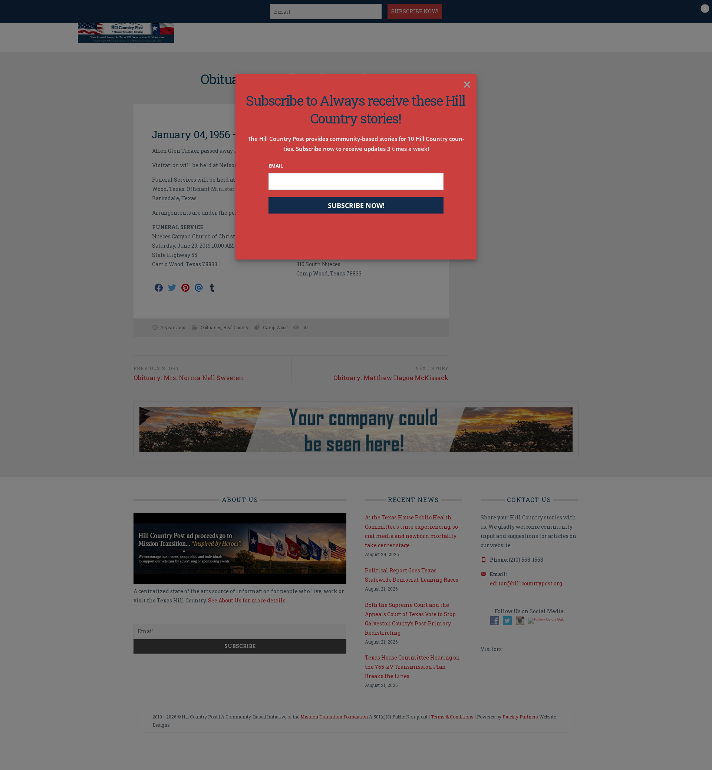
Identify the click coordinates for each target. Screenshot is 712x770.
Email (275, 165)
